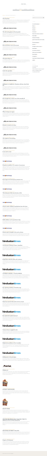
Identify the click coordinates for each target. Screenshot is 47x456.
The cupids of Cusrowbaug (9, 138)
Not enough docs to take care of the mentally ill (14, 98)
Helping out (5, 370)
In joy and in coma (7, 151)
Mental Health (34, 48)
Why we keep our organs (8, 112)
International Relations (35, 42)
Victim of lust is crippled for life (10, 330)
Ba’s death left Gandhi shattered (10, 316)
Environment (34, 31)
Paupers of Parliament (8, 440)
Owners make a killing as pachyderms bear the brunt (15, 206)
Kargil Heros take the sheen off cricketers (12, 259)
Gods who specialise (7, 71)
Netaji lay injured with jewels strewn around (13, 301)
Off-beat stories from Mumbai (36, 52)
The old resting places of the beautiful (11, 32)
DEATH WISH (6, 409)
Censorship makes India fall (36, 71)
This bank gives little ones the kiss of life (12, 193)
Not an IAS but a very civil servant (11, 45)
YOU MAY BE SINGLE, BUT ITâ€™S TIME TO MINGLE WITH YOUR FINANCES (15, 419)
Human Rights (34, 35)
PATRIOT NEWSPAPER (9, 389)
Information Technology (35, 37)
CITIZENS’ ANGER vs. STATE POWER (12, 273)
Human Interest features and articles (10, 17)
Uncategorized (34, 56)
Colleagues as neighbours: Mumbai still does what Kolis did (16, 84)
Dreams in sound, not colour (9, 125)
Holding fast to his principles (9, 357)
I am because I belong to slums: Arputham (12, 245)
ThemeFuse (12, 453)
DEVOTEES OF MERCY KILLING (11, 430)
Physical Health (34, 54)
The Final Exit (6, 18)
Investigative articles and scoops (36, 46)
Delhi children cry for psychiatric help (11, 220)
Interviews (33, 44)
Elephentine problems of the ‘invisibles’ (12, 343)
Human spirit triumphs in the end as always (13, 232)
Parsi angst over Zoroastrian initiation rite (13, 179)
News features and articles (36, 50)
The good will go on (7, 58)
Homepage (4, 15)
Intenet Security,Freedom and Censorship (38, 39)
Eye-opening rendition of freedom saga (12, 287)
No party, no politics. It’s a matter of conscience (14, 165)
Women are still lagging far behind (36, 70)
